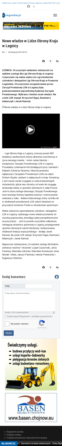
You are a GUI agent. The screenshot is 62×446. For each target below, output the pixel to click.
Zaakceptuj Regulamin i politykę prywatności (29, 316)
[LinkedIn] (57, 61)
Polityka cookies (14, 435)
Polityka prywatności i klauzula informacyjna (27, 438)
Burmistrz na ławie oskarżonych (33, 443)
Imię (7, 286)
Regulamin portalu (15, 432)
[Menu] (54, 15)
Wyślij (9, 333)
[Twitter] (34, 6)
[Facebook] (28, 6)
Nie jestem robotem (20, 324)
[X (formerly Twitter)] (50, 61)
